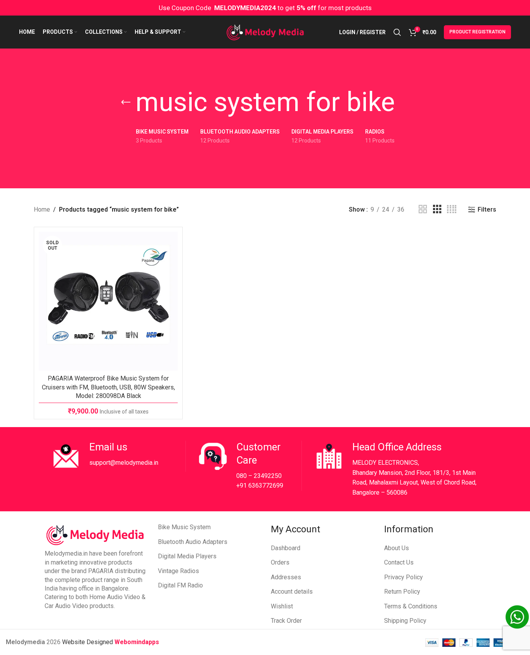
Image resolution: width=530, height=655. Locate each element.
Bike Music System (184, 527)
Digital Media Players (187, 556)
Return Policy (402, 591)
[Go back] (125, 102)
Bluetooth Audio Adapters (192, 542)
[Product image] (108, 301)
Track (279, 620)
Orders (280, 562)
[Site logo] (265, 31)
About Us (396, 548)
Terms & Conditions (410, 606)
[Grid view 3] (437, 209)
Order (294, 620)
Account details (292, 591)
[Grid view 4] (451, 209)
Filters (487, 209)
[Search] (397, 32)
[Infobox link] (117, 456)
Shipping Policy (405, 620)
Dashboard (285, 548)
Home (42, 209)
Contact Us (399, 562)
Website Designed (88, 642)
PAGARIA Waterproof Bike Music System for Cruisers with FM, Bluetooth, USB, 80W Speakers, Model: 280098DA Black (108, 387)
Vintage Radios (178, 571)
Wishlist (282, 606)
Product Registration (477, 32)
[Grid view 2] (423, 209)
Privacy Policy (403, 577)
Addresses (286, 577)
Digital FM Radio (180, 585)
